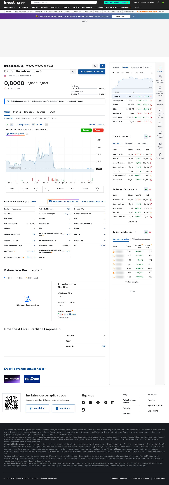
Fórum (51, 112)
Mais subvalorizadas (121, 239)
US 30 (115, 109)
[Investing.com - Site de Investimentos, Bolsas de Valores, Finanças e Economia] (14, 2)
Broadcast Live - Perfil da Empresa (30, 329)
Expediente (153, 411)
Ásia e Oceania (129, 11)
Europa (106, 11)
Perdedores (142, 143)
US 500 (115, 105)
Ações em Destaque (123, 189)
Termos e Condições (119, 479)
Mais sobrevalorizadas (141, 239)
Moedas (116, 67)
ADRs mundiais (64, 11)
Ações (8, 11)
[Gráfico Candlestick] (6, 124)
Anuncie (151, 400)
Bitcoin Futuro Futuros (121, 117)
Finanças (29, 112)
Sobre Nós (153, 394)
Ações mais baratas (123, 232)
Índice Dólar (117, 122)
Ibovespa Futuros (119, 101)
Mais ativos (117, 143)
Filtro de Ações (112, 7)
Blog (125, 394)
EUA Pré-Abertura (50, 11)
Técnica (41, 112)
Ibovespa (116, 96)
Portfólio (126, 408)
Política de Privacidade (140, 479)
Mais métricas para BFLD (93, 201)
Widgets (126, 413)
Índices (125, 67)
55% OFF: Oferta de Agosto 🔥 (116, 3)
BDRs (85, 11)
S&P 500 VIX (118, 113)
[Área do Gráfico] (11, 124)
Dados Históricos (23, 118)
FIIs (91, 11)
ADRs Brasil (76, 11)
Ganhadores (129, 143)
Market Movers (120, 136)
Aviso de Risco (159, 479)
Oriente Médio (116, 11)
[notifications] (158, 2)
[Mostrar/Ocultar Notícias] (46, 124)
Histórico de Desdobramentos (45, 118)
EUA (103, 346)
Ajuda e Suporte (155, 405)
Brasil (30, 11)
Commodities (136, 67)
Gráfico (17, 112)
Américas (98, 11)
